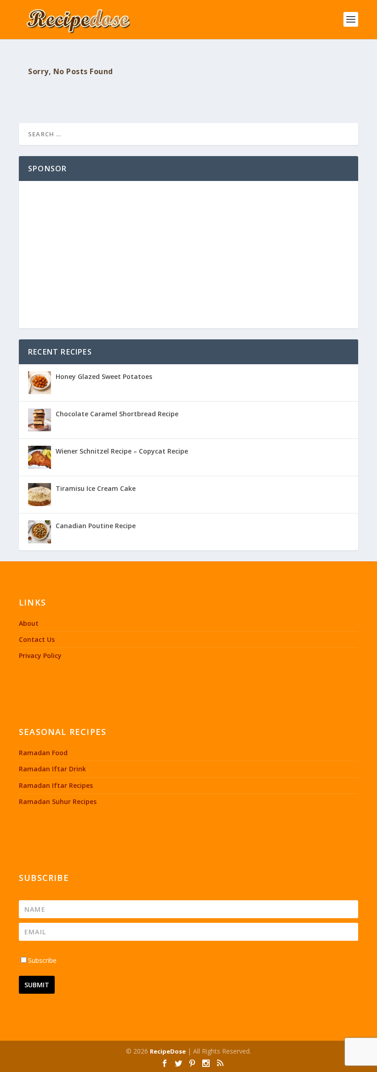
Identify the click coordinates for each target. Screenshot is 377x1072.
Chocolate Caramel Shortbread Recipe (117, 413)
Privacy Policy (40, 655)
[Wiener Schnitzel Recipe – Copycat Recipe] (39, 457)
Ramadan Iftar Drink (52, 768)
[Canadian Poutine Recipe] (39, 531)
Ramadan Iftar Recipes (56, 785)
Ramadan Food (43, 752)
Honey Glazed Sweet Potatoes (104, 376)
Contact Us (37, 639)
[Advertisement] (188, 254)
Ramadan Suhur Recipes (58, 801)
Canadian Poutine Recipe (96, 525)
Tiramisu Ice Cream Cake (96, 488)
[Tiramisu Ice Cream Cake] (39, 494)
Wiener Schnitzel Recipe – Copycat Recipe (122, 451)
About (29, 623)
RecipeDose (168, 1051)
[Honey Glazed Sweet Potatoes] (39, 382)
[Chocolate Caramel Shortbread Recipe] (39, 419)
